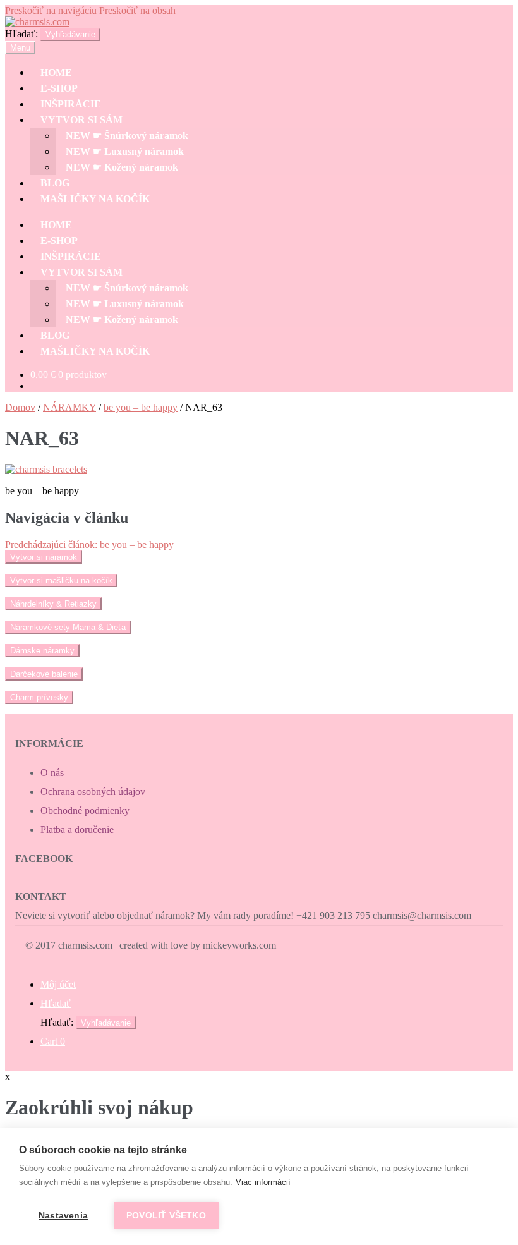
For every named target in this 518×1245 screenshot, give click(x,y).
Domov (20, 407)
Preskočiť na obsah (137, 10)
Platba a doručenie (77, 829)
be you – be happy (141, 407)
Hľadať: (21, 33)
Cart (52, 1041)
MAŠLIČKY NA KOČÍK (95, 198)
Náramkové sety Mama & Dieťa (68, 627)
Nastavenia (63, 1215)
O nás (52, 772)
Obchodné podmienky (85, 810)
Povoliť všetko (166, 1215)
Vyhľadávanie (70, 34)
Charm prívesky (39, 697)
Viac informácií (263, 1182)
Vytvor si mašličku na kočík (61, 580)
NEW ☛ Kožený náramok (122, 167)
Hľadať (55, 1003)
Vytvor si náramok (43, 557)
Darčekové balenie (44, 674)
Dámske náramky (42, 650)
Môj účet (58, 984)
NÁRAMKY (69, 407)
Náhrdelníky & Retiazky (53, 604)
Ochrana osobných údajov (92, 791)
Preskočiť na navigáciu (51, 10)
